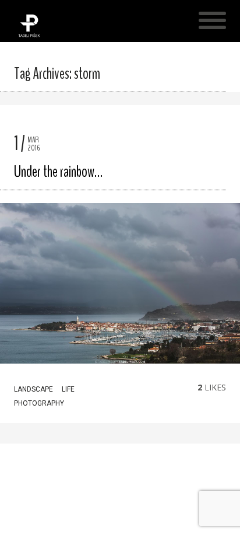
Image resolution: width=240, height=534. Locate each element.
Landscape (33, 389)
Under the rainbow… (58, 171)
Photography (39, 403)
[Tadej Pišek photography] (29, 35)
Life (68, 389)
